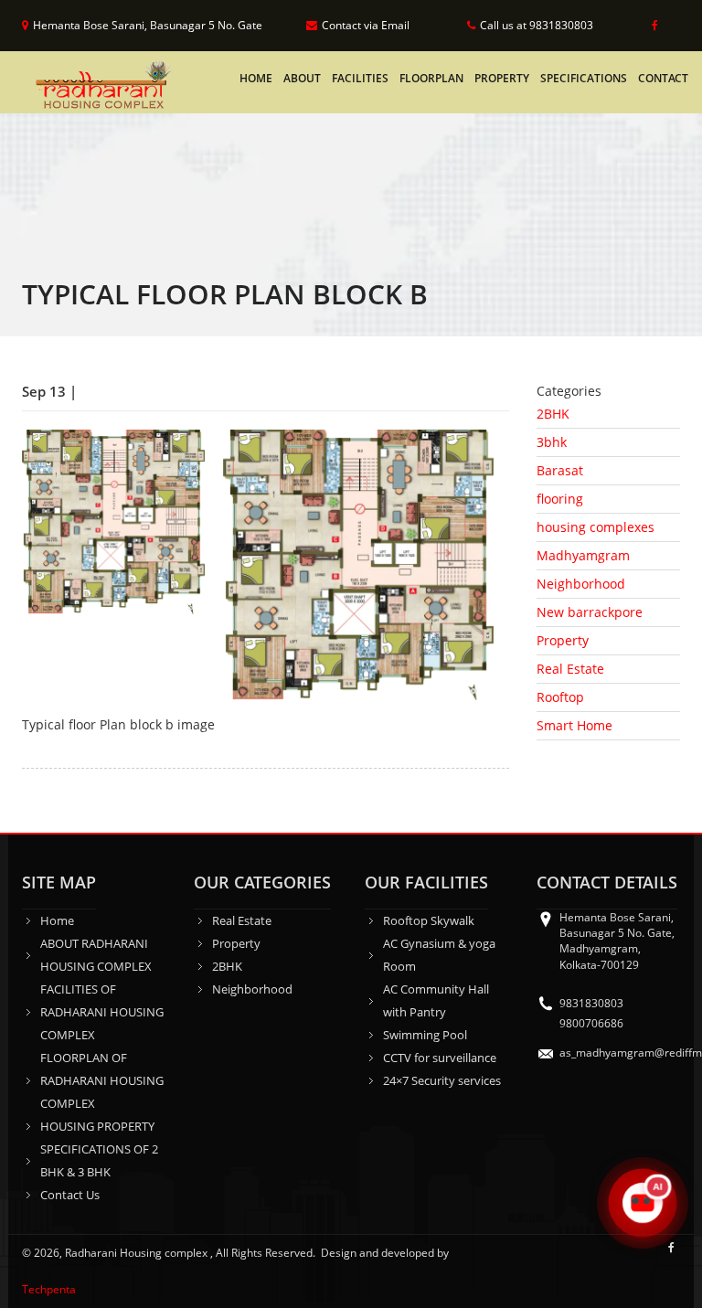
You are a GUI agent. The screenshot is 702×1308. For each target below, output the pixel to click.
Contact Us (70, 1194)
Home (255, 78)
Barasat (560, 470)
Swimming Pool (425, 1034)
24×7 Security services (442, 1080)
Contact (663, 78)
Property (563, 640)
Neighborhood (581, 583)
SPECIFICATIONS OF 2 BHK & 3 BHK (99, 1160)
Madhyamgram (583, 555)
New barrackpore (590, 612)
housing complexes (595, 527)
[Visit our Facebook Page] (651, 25)
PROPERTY (501, 78)
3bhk (552, 442)
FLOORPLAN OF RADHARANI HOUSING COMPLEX (102, 1080)
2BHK (553, 413)
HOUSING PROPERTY (97, 1126)
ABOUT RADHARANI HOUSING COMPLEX (96, 954)
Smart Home (574, 725)
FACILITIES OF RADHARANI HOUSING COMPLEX (102, 1012)
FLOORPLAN (431, 78)
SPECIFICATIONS (583, 78)
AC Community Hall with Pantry (436, 1000)
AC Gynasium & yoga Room (439, 954)
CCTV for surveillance (439, 1057)
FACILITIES (360, 78)
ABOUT (302, 78)
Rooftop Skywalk (428, 920)
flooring (560, 498)
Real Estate (570, 668)
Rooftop (560, 697)
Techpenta (49, 1289)
